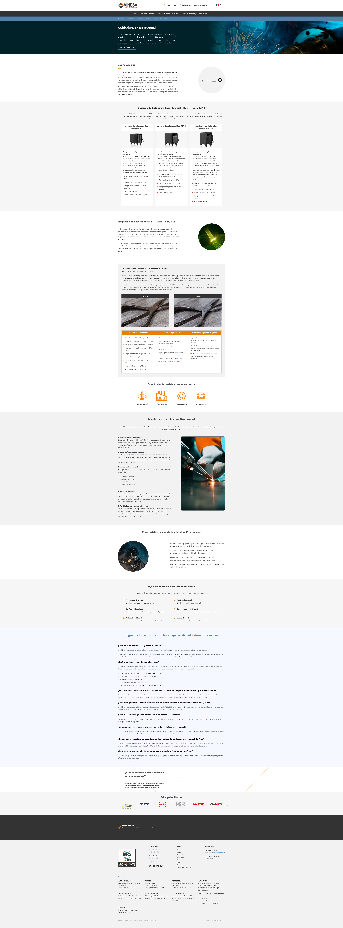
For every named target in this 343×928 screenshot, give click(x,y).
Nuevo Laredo (217, 901)
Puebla (203, 903)
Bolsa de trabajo (210, 858)
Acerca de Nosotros (163, 14)
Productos (131, 19)
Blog (178, 860)
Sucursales (175, 14)
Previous (115, 804)
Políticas (179, 862)
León (202, 896)
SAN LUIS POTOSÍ (124, 894)
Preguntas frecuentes (183, 865)
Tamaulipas (204, 898)
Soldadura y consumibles (159, 19)
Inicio (135, 14)
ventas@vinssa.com (155, 862)
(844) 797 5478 (154, 852)
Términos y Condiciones (184, 867)
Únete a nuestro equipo (212, 856)
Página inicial (122, 19)
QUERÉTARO (202, 881)
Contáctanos (203, 14)
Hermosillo (204, 901)
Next (227, 804)
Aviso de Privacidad (180, 777)
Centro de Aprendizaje (189, 14)
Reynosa (215, 903)
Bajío (214, 896)
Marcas (151, 14)
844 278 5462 (153, 858)
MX (221, 5)
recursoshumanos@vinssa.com (215, 852)
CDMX (215, 898)
